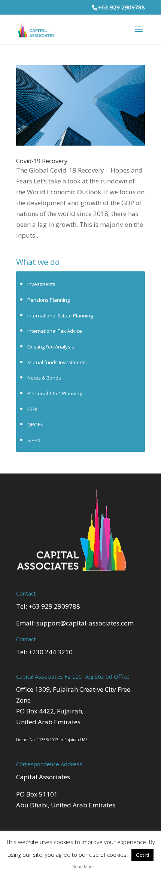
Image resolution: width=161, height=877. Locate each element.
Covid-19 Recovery (41, 161)
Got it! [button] (142, 855)
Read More (83, 867)
